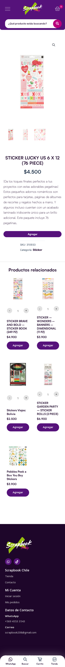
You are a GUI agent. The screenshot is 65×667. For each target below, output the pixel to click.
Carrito (39, 663)
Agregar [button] (18, 345)
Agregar (32, 234)
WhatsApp (11, 663)
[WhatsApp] (10, 659)
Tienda (54, 663)
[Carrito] (40, 659)
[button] (54, 45)
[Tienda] (54, 659)
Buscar (25, 663)
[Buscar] (25, 659)
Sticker (37, 250)
